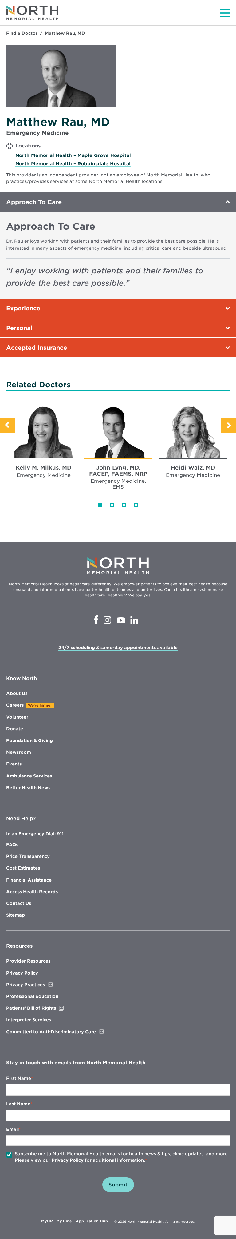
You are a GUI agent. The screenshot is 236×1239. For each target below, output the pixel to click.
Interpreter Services (28, 1019)
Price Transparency (28, 856)
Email (12, 1129)
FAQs (12, 844)
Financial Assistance (29, 880)
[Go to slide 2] (112, 504)
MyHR (48, 1221)
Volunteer (17, 717)
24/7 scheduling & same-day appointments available (118, 647)
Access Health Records (32, 891)
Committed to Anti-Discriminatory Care (64, 1032)
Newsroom (18, 752)
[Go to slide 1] (100, 504)
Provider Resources (28, 961)
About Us (16, 693)
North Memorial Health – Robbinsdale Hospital (73, 164)
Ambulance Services (29, 775)
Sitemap (15, 915)
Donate (14, 728)
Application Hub (92, 1221)
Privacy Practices (38, 984)
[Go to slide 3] (124, 504)
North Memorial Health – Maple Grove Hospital (73, 155)
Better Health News (28, 787)
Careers (15, 705)
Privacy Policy (22, 973)
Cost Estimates (23, 868)
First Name (18, 1078)
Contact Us (18, 903)
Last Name (18, 1103)
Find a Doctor (21, 33)
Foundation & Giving (29, 740)
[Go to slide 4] (136, 504)
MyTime (65, 1221)
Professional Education (32, 996)
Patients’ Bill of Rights (44, 1008)
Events (14, 763)
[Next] (228, 425)
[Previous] (7, 425)
